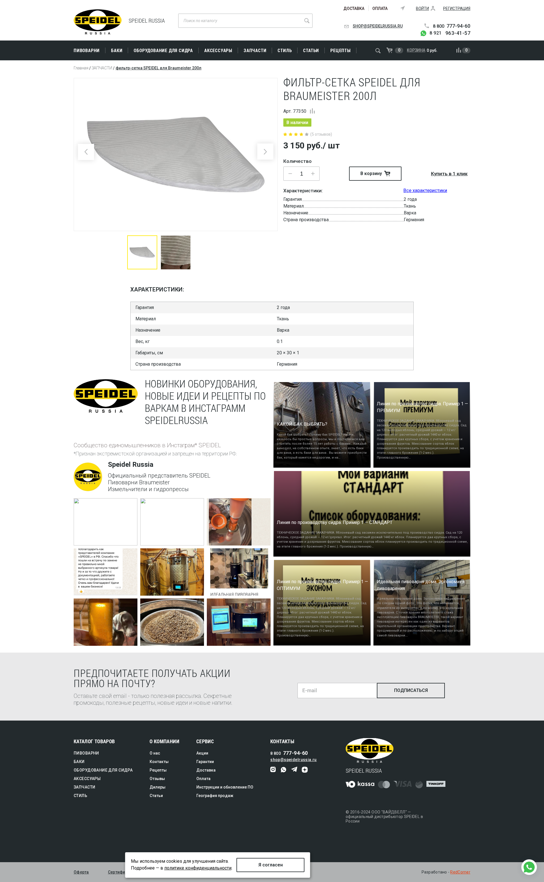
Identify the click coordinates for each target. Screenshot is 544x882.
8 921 (450, 33)
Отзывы (157, 778)
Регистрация (456, 8)
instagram (273, 770)
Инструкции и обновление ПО (224, 787)
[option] (176, 154)
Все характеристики (425, 190)
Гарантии (205, 761)
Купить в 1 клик (449, 173)
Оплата (380, 8)
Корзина (416, 50)
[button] (312, 173)
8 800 (451, 26)
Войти (422, 8)
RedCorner (460, 872)
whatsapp (284, 770)
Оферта (81, 872)
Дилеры (157, 787)
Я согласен (270, 865)
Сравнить (312, 111)
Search (307, 20)
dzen (305, 770)
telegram (294, 770)
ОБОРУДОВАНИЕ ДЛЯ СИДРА (163, 50)
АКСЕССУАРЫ (218, 50)
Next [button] (265, 152)
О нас (155, 753)
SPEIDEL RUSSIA (98, 22)
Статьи (311, 50)
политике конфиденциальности (197, 868)
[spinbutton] (301, 173)
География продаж (214, 795)
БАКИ (116, 50)
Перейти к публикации (101, 539)
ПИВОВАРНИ (87, 50)
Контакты (159, 761)
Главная (81, 68)
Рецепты (340, 50)
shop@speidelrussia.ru (378, 26)
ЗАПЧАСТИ (255, 50)
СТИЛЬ (285, 50)
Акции (202, 753)
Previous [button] (86, 152)
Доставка (353, 8)
